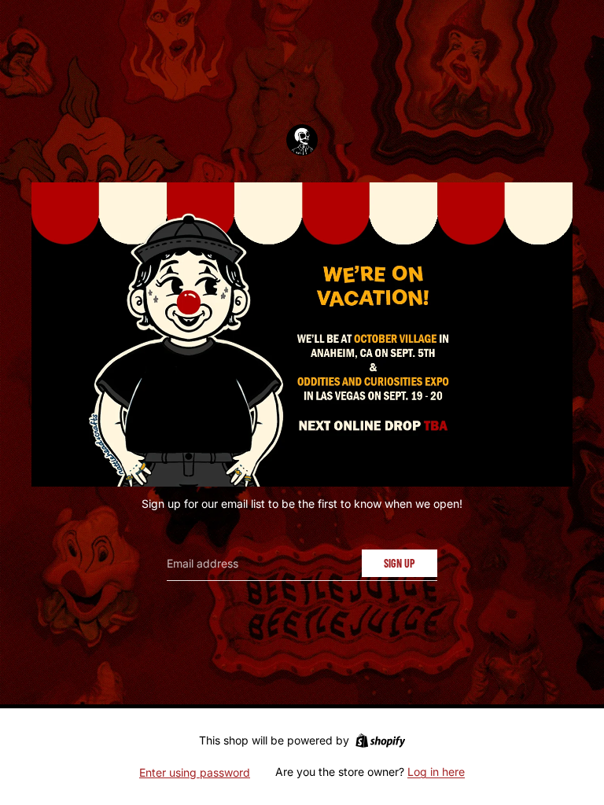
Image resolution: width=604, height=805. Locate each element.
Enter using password (194, 772)
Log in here (436, 771)
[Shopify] (380, 740)
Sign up (399, 563)
